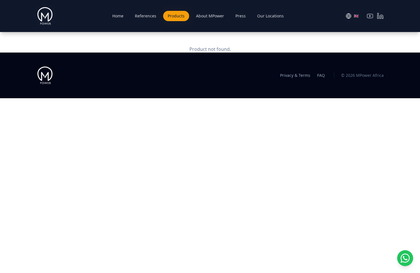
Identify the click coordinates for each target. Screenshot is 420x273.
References (145, 16)
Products (176, 16)
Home (117, 16)
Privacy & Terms (295, 75)
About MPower (210, 16)
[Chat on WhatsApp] (405, 258)
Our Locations (270, 16)
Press (240, 16)
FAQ (321, 75)
